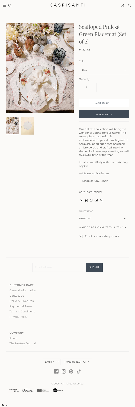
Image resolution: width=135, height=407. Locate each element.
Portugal (75, 361)
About (13, 338)
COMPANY (16, 332)
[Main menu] (4, 5)
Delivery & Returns (21, 301)
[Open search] (10, 5)
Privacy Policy (18, 316)
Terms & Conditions (22, 311)
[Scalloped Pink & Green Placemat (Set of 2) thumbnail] (12, 125)
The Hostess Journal (22, 343)
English (49, 361)
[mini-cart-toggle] (129, 5)
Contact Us (16, 295)
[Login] (123, 5)
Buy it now (104, 114)
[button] (4, 405)
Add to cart (104, 102)
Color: (82, 61)
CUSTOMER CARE (21, 285)
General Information (22, 290)
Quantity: (84, 79)
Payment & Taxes (20, 306)
